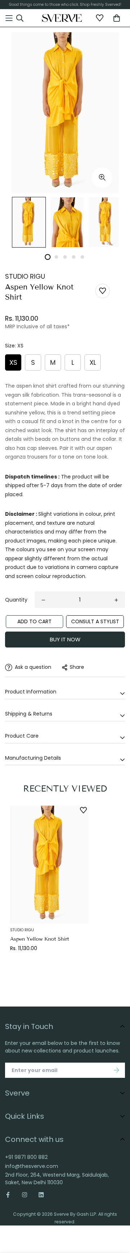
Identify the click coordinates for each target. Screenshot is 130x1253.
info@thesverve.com (31, 1166)
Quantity (16, 599)
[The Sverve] (62, 18)
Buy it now (65, 639)
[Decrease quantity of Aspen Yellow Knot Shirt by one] (43, 600)
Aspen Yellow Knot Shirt (39, 939)
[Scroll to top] (117, 1209)
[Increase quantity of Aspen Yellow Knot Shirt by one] (116, 600)
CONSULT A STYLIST (95, 621)
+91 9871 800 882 (26, 1157)
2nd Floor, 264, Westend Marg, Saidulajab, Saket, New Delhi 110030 (57, 1178)
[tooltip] (102, 177)
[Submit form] (116, 1070)
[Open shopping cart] (116, 18)
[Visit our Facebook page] (10, 1195)
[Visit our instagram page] (24, 1195)
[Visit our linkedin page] (41, 1195)
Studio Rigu (25, 276)
